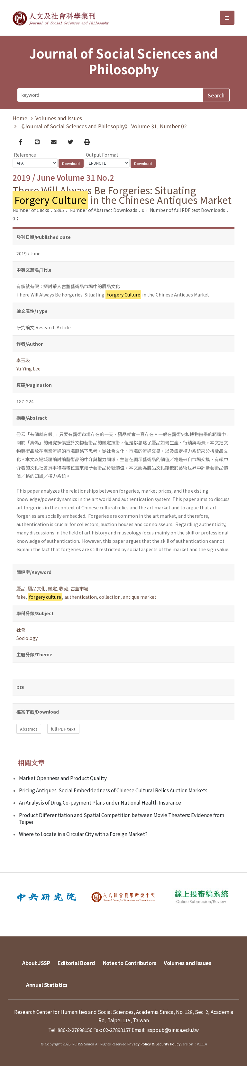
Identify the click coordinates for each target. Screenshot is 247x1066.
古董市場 (79, 588)
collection (110, 597)
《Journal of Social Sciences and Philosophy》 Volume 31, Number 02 (103, 126)
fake (21, 597)
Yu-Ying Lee (28, 368)
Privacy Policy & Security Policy (153, 1043)
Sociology (27, 638)
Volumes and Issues (58, 118)
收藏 (63, 588)
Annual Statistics (47, 985)
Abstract (28, 729)
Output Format (102, 154)
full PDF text (63, 729)
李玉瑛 (23, 360)
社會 (20, 629)
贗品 (20, 588)
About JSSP (36, 963)
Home (20, 118)
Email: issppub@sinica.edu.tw (165, 1029)
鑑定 (52, 588)
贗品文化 (37, 588)
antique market (139, 597)
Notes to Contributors (129, 963)
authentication (80, 597)
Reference (25, 154)
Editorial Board (76, 963)
